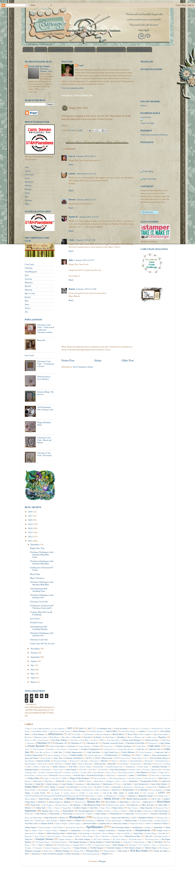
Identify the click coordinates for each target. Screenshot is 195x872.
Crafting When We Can (125, 749)
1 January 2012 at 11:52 (86, 173)
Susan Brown (163, 833)
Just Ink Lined (72, 787)
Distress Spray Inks (85, 764)
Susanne (28, 200)
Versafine (28, 848)
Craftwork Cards (154, 749)
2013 (30, 532)
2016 (30, 519)
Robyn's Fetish (65, 820)
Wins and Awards (84, 49)
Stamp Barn (158, 827)
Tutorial (49, 844)
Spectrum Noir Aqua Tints (74, 827)
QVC (134, 817)
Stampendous (76, 830)
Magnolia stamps (146, 795)
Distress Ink (42, 764)
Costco (96, 746)
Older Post (128, 360)
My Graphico (48, 805)
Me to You (156, 799)
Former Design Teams (139, 49)
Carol (80, 65)
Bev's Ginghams (146, 734)
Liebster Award (69, 793)
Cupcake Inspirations (94, 755)
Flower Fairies (30, 775)
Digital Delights (30, 764)
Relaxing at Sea (162, 818)
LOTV (161, 792)
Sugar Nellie (138, 833)
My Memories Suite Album (115, 805)
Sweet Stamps (68, 836)
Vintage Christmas (80, 848)
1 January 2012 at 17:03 (85, 240)
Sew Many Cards (31, 823)
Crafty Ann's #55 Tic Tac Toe (42, 643)
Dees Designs (29, 761)
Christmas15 (153, 743)
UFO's (89, 845)
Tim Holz (158, 842)
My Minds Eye (132, 805)
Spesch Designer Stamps (121, 827)
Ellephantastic (130, 767)
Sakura (78, 820)
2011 (30, 540)
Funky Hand (122, 775)
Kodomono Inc (88, 790)
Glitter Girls (155, 775)
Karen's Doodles (30, 790)
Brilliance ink (139, 737)
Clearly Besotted (36, 746)
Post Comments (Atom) (83, 366)
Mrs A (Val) (30, 293)
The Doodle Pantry (135, 839)
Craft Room (62, 749)
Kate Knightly (43, 790)
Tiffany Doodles (139, 842)
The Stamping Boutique (78, 842)
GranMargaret (31, 271)
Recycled (41, 340)
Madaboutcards (111, 796)
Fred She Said (79, 775)
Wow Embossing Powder (91, 854)
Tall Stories (105, 836)
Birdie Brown (54, 737)
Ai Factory (145, 728)
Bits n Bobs (66, 737)
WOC (27, 853)
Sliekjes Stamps (30, 827)
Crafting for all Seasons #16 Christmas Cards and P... (41, 606)
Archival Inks (152, 731)
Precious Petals (143, 814)
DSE (29, 767)
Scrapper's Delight (146, 820)
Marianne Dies (95, 799)
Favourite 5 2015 (134, 770)
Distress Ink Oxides (55, 764)
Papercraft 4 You (162, 808)
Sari (26, 196)
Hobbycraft (60, 781)
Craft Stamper (73, 749)
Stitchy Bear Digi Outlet (55, 833)
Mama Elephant (30, 799)
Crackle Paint (140, 746)
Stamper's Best (90, 830)
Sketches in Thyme (161, 823)
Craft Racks (50, 749)
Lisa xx (72, 156)
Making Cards (163, 796)
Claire (71, 239)
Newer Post (67, 360)
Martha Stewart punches (136, 798)
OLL (50, 808)
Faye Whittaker (99, 772)
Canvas (27, 740)
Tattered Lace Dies (132, 836)
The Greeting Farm (151, 839)
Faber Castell (58, 770)
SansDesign (90, 820)
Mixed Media (163, 801)
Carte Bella (85, 740)
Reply (71, 164)
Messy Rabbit (110, 802)
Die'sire (104, 760)
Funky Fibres (111, 775)
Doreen (72, 199)
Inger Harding (67, 784)
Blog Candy (35, 574)
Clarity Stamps (165, 743)
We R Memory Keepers (133, 848)
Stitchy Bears (72, 833)
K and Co (98, 787)
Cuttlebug (126, 755)
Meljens (67, 801)
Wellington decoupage (33, 851)
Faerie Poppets (71, 769)
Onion (57, 808)
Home (28, 49)
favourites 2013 (86, 772)
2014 (30, 528)
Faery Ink (83, 770)
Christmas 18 (92, 743)
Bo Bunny (97, 737)
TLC (33, 845)
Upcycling (132, 845)
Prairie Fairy (130, 813)
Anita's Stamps (79, 731)
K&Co (107, 787)
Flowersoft (53, 775)
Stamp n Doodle (51, 830)
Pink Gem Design (160, 811)
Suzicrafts (28, 836)
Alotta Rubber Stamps (39, 731)
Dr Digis (167, 764)
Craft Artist (154, 746)
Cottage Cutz (108, 746)
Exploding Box (46, 770)
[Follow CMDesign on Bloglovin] (149, 214)
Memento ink (79, 802)
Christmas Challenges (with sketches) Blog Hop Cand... (41, 554)
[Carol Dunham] (141, 120)
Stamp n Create (37, 830)
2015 (30, 524)
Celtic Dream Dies (113, 740)
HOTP (81, 781)
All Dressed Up (157, 728)
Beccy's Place (133, 734)
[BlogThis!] (97, 130)
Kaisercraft (117, 787)
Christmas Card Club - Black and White (44, 440)
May (33, 673)
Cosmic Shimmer (84, 746)
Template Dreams (44, 839)
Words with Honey (73, 853)
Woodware (36, 853)
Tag (97, 836)
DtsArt (36, 767)
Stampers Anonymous (107, 830)
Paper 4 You (105, 808)
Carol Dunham (145, 117)
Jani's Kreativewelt (141, 784)
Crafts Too (140, 749)
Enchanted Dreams (31, 769)
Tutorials (41, 49)
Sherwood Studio (89, 823)
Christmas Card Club (39, 601)
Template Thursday (65, 839)
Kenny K (54, 790)
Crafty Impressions (73, 752)
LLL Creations (148, 793)
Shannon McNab (47, 823)
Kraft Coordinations (102, 790)
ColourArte (71, 746)
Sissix (148, 823)
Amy (27, 167)
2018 (30, 511)
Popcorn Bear (68, 813)
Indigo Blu (40, 784)
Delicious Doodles (43, 761)
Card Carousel (43, 740)
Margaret (29, 282)
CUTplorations (111, 755)
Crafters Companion (90, 749)
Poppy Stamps (101, 813)
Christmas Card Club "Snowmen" (44, 454)
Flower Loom (41, 775)
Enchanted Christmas (159, 766)
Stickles (41, 833)
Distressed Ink (100, 763)
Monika (28, 189)
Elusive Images (143, 767)
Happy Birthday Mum (44, 423)
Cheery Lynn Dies (151, 740)
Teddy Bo (28, 839)
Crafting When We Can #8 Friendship (41, 613)
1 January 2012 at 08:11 (86, 156)
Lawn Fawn (40, 792)
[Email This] (94, 130)
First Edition (141, 772)
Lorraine (28, 278)
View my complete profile (72, 88)
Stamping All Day (125, 830)
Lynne (27, 178)
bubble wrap (151, 737)
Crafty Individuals (93, 752)
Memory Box (93, 801)
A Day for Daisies (121, 728)
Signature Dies (104, 823)
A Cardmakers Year (104, 728)
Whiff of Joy (48, 851)
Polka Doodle (55, 813)
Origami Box (66, 808)
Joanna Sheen (31, 786)
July (33, 665)
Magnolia (131, 795)
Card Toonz (74, 740)
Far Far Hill (103, 770)
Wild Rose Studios (139, 850)
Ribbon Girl (29, 820)
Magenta (122, 796)
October (34, 652)
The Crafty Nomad (119, 839)
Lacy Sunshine (157, 790)
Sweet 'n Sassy (39, 836)
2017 (30, 515)
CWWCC (138, 755)
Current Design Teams (60, 49)
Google (46, 778)
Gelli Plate (141, 775)
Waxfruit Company (114, 848)
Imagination (133, 781)
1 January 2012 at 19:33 (84, 260)
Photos (108, 811)
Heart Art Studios (100, 778)
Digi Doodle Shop (136, 761)
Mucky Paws (36, 805)
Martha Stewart (112, 798)
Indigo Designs (52, 784)
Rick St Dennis (52, 820)
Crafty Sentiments (146, 752)
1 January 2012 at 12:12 (86, 199)
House (89, 781)
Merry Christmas (37, 578)
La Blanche (142, 789)
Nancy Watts (163, 805)
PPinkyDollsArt (116, 813)
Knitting (77, 790)
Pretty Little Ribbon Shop (33, 818)
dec (146, 758)
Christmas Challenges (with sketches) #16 (41, 596)
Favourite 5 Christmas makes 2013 (50, 772)
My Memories (75, 805)
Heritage (28, 781)
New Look (29, 355)
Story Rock (96, 833)
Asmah (28, 170)
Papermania (30, 810)
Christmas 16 (60, 743)
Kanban (162, 786)
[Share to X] (100, 130)
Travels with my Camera (39, 66)
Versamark (37, 848)
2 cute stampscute (59, 728)
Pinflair (124, 811)
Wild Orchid (122, 851)
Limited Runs (133, 793)
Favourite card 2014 (71, 772)
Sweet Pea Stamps (54, 836)
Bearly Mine (118, 734)
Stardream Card (30, 833)
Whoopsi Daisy (92, 850)
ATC (69, 734)
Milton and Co (148, 802)
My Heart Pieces (61, 805)
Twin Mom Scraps (63, 845)
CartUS (94, 740)
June (33, 669)
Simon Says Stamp (120, 823)
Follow (143, 105)
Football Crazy (36, 622)
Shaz (27, 304)
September (35, 657)
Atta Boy (77, 734)
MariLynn (29, 181)
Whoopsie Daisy (109, 851)
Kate (27, 275)
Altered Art (54, 731)
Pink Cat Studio (135, 811)
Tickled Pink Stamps (112, 842)
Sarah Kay (101, 820)
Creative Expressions (34, 755)
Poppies (89, 814)
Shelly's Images (75, 823)
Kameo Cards (151, 787)
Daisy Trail (58, 758)
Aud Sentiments (88, 734)
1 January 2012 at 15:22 (88, 216)
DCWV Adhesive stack (103, 758)
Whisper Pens (78, 851)
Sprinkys (148, 827)
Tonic (41, 845)
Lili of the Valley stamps (113, 793)
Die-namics (94, 761)
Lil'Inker (82, 793)
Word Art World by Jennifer (53, 853)
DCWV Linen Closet (122, 758)
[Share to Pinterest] (105, 130)
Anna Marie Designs (128, 731)
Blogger (102, 861)
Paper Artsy (118, 807)
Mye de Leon (147, 804)
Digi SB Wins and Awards (111, 49)
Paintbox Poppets (80, 808)
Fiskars (154, 772)
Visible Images (96, 847)
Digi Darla (123, 761)
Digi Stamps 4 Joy (162, 761)
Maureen (28, 289)
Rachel (28, 297)
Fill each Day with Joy (126, 772)
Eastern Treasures (59, 766)
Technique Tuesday (161, 836)
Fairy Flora (92, 770)
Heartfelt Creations (135, 778)
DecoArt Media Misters (159, 758)
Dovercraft (157, 764)
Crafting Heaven (109, 749)
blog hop (87, 737)
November (35, 648)
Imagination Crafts (149, 781)
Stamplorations (142, 830)
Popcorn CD (80, 814)
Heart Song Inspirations (117, 778)
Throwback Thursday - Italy (46, 70)
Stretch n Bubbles (108, 833)
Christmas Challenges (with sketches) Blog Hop (41, 562)
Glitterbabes (166, 775)
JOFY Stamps (50, 787)
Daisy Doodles (46, 758)
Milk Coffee (136, 802)
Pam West (94, 808)
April (33, 677)
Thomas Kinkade (96, 842)
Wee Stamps (164, 848)
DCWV (89, 758)
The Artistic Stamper (82, 839)
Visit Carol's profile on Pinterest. (154, 134)
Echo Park (73, 766)
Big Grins (28, 737)
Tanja (27, 203)
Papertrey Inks (47, 811)
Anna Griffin (111, 731)
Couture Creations (123, 746)
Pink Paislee (29, 814)
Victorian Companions (51, 848)
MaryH (28, 286)
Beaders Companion (103, 734)
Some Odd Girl (58, 827)
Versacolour (164, 845)
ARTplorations (55, 734)
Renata (72, 288)
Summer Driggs (151, 833)
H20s (65, 778)
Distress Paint (70, 763)
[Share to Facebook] (103, 130)
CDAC (102, 740)
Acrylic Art (134, 728)
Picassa (116, 811)
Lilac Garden (94, 793)
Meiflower (42, 802)
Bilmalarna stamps (40, 737)
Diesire (114, 761)
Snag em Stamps (44, 827)
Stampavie (64, 830)
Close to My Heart (57, 746)
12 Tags (27, 728)
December (35, 544)
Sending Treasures (162, 820)
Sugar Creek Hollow (124, 833)
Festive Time (111, 772)
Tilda (149, 842)
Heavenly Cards (150, 778)
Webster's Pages (150, 848)
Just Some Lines (86, 787)
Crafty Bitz (58, 752)
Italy (119, 784)
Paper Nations (132, 808)
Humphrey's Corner (113, 781)
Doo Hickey (124, 764)
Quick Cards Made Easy (120, 817)
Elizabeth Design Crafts (114, 767)
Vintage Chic (66, 848)
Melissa (28, 185)
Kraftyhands (128, 789)
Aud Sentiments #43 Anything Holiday (39, 627)
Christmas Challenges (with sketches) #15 (41, 634)
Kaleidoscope (139, 787)
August (34, 661)
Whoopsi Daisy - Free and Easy (44, 377)
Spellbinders (94, 827)
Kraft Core (116, 790)
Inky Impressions (93, 784)
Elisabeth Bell (98, 767)
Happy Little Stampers (79, 778)
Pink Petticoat (41, 813)
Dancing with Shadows (74, 758)
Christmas (30, 743)
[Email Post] (89, 130)
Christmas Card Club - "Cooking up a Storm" (45, 364)
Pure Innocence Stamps (101, 818)
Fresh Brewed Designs (95, 775)
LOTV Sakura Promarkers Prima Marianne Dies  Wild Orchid (59, 796)
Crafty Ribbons (128, 752)
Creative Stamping (53, 755)
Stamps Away (162, 830)
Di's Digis (84, 761)
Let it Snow (35, 618)
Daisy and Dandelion (159, 755)
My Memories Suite (92, 804)
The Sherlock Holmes (59, 842)
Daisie (146, 755)
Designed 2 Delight (60, 761)
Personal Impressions (86, 811)
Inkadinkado (80, 784)
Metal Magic (124, 802)
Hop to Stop (71, 781)
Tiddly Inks (127, 842)
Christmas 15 (43, 743)
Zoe (26, 311)
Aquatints (141, 731)
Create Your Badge (147, 123)
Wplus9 (105, 853)
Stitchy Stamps (85, 833)
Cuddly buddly (76, 755)
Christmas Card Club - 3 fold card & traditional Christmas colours (45, 328)
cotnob (72, 173)
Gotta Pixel (55, 778)
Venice (154, 845)
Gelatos (131, 775)
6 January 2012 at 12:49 (86, 289)
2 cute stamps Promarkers (41, 728)
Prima (62, 817)
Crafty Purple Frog (111, 752)
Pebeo (58, 811)
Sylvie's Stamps (88, 836)
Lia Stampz (55, 793)
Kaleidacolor (128, 787)
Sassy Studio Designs (115, 820)
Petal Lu (100, 811)
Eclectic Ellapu (85, 767)
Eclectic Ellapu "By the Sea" (45, 393)
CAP (34, 740)
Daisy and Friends (31, 758)
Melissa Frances (55, 802)
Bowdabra (121, 737)
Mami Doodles (44, 799)
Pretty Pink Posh (50, 817)
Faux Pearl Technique (118, 769)
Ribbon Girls (40, 820)
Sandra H (73, 216)
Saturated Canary (131, 820)
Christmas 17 (76, 743)
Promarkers (77, 817)
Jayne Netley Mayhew (159, 784)
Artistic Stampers (38, 734)
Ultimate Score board (102, 845)
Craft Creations (38, 749)
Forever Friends (65, 775)
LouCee (100, 796)
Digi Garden (149, 761)
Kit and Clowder (66, 790)
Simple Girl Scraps (136, 823)
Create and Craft (161, 752)
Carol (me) (29, 174)
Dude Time (45, 767)
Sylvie (27, 308)
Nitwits (28, 807)
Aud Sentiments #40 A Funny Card (45, 408)
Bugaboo (162, 737)
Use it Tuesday (144, 845)
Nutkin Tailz (40, 808)
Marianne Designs (75, 798)
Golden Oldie (33, 778)
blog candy (77, 737)
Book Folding (109, 737)
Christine (29, 267)
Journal (61, 787)
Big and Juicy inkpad (161, 734)
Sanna (27, 192)
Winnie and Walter (160, 851)
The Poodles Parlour (42, 842)
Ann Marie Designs (96, 731)
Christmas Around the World (112, 743)
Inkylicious (108, 784)
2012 (30, 536)
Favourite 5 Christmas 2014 (152, 770)
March (34, 682)
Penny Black (68, 810)
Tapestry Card (117, 836)
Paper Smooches (146, 808)
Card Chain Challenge (59, 740)
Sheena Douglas (61, 823)
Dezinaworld (74, 761)
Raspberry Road (146, 817)
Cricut (65, 755)
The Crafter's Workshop (102, 839)
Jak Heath (127, 784)
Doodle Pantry (136, 764)
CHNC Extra (165, 740)
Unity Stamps (118, 844)
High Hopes (49, 781)
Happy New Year (37, 548)
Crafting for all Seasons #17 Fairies (41, 568)
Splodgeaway (137, 827)
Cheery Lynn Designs (131, 740)
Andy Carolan (65, 731)
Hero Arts (37, 781)
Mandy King (58, 799)
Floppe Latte (163, 772)
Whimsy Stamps (62, 850)
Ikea (124, 781)
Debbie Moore (137, 758)
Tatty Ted (148, 836)
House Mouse (99, 781)
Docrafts (112, 763)
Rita (26, 300)
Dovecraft (147, 763)
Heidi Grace (163, 778)
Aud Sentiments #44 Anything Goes (38, 589)
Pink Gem (148, 811)
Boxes (130, 737)
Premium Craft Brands (159, 813)
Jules (71, 260)
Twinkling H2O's (78, 845)
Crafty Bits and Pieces (42, 752)
